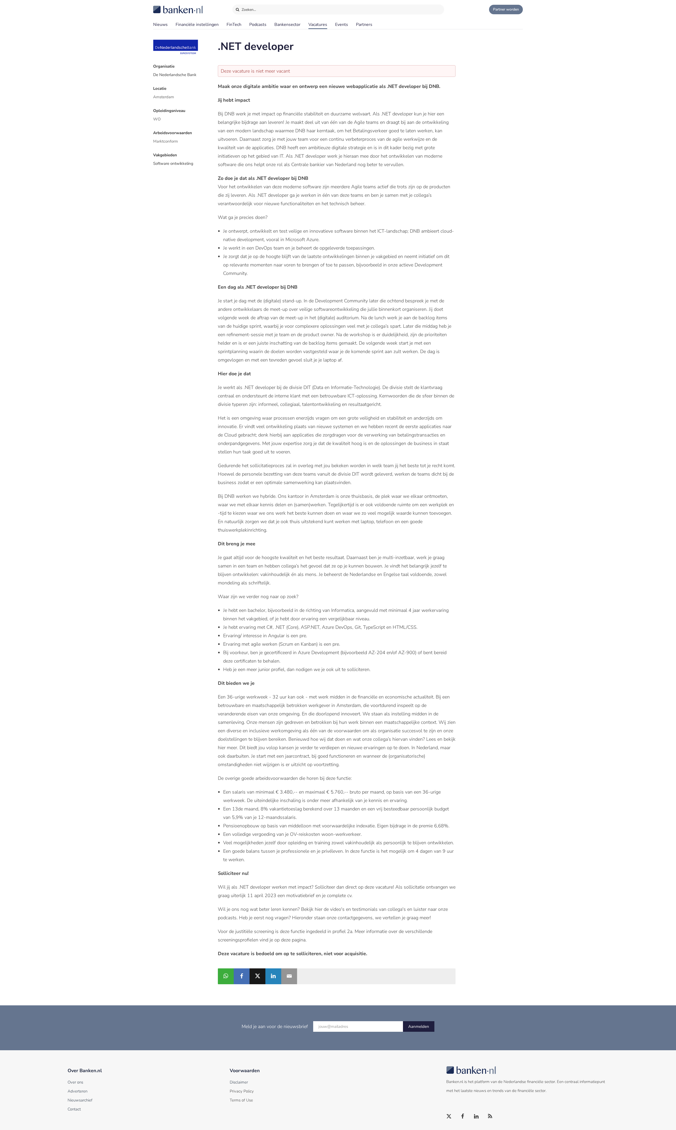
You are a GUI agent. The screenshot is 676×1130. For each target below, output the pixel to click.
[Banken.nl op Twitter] (449, 1116)
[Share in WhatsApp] (226, 976)
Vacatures (317, 24)
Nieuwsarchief (80, 1100)
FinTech (234, 24)
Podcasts (257, 24)
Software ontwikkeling (173, 163)
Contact (74, 1109)
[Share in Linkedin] (273, 976)
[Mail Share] (289, 976)
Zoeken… (248, 9)
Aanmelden (418, 1026)
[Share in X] (257, 976)
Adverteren (77, 1091)
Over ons (75, 1082)
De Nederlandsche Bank (174, 74)
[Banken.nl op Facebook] (463, 1116)
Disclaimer (239, 1082)
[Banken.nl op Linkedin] (477, 1116)
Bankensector (287, 24)
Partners (364, 24)
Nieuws (160, 24)
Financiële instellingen (197, 24)
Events (341, 24)
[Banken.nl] (165, 6)
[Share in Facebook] (242, 976)
